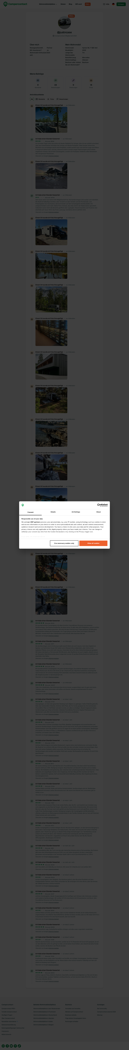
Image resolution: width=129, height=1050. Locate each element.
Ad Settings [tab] (76, 512)
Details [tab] (53, 512)
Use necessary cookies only (64, 543)
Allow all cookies (93, 543)
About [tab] (98, 512)
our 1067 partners (34, 522)
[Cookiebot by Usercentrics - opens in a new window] (99, 505)
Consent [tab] (31, 512)
